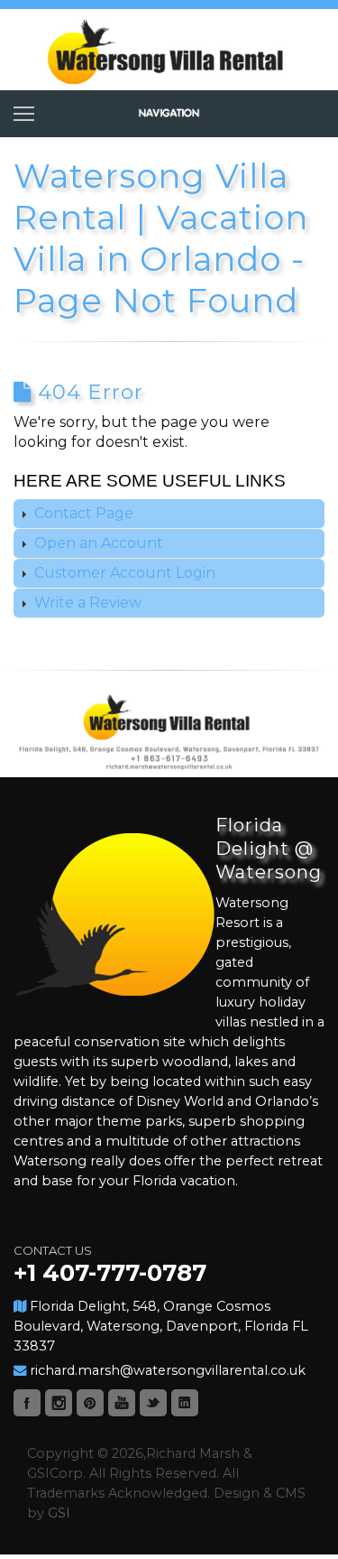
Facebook (27, 1402)
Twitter (153, 1402)
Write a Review (86, 602)
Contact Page (82, 513)
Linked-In (184, 1402)
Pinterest (90, 1402)
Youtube (121, 1402)
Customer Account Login (123, 572)
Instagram (58, 1402)
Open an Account (97, 543)
